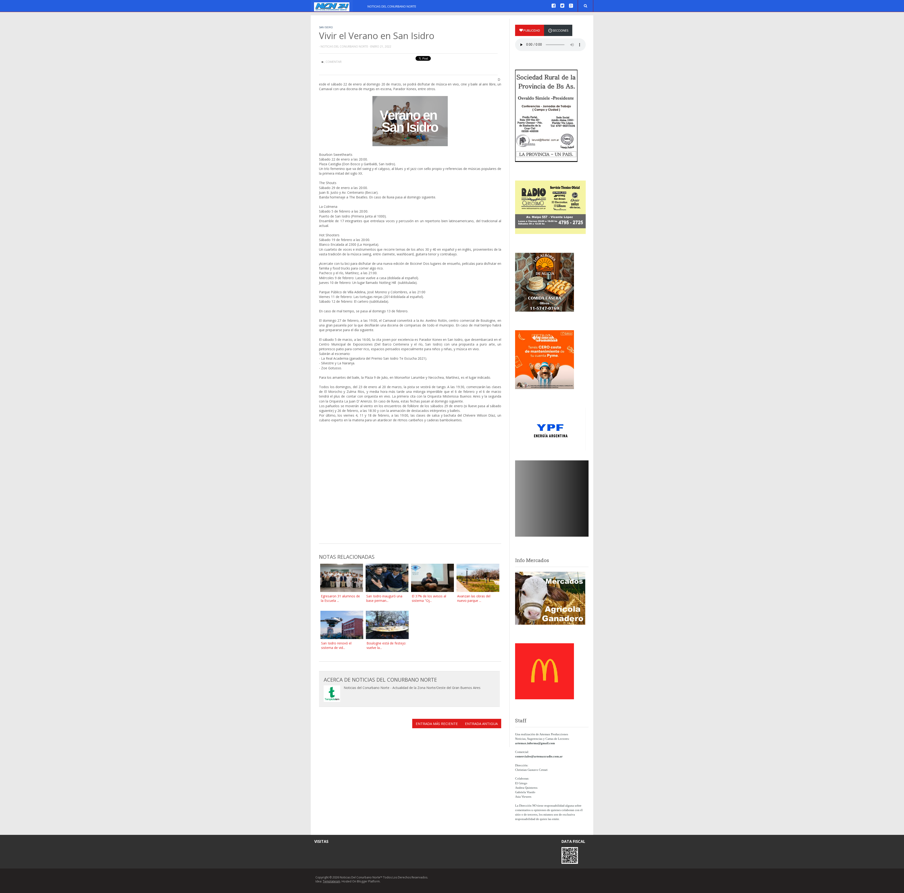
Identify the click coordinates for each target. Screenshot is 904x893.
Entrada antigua (481, 723)
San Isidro (326, 27)
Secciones (561, 30)
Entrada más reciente (437, 723)
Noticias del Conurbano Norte (391, 6)
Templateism (331, 881)
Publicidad (531, 30)
